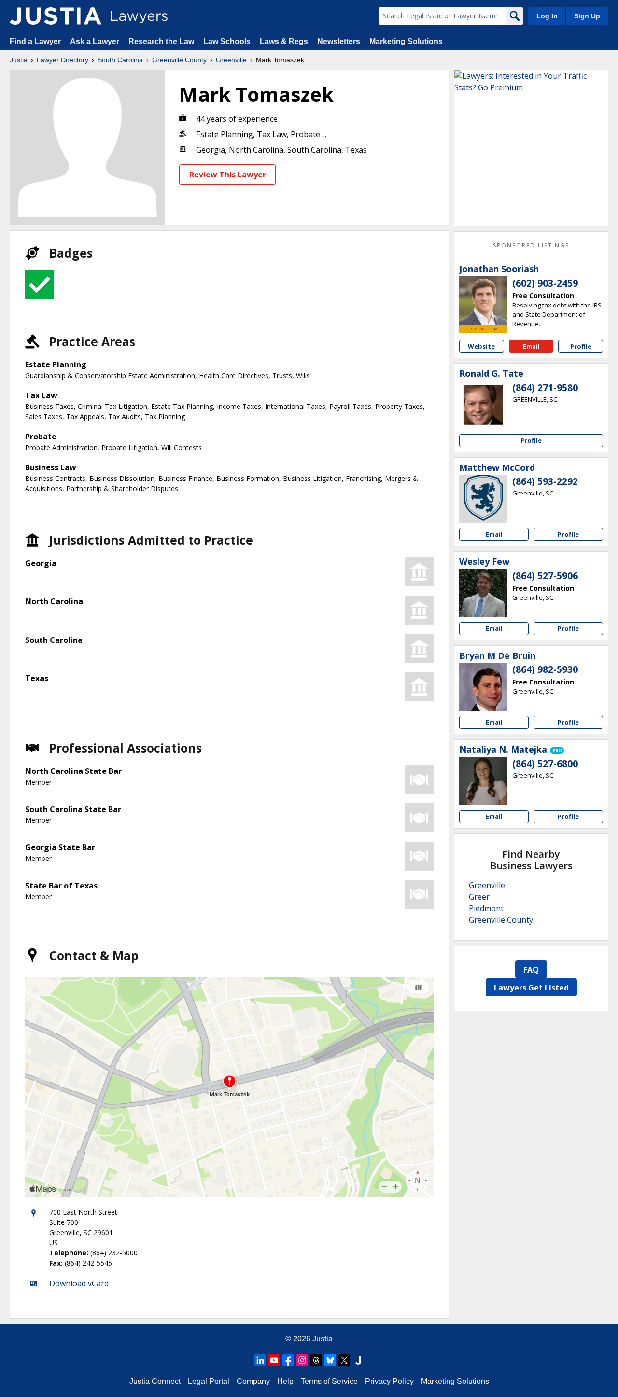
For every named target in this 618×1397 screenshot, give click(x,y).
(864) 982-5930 (545, 669)
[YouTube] (274, 1360)
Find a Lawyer (35, 41)
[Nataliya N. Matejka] (483, 781)
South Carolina (120, 60)
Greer (479, 896)
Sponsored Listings (531, 245)
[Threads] (316, 1360)
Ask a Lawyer (95, 41)
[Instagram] (302, 1360)
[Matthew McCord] (483, 499)
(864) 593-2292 (545, 481)
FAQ (531, 969)
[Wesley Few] (483, 593)
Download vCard (79, 1283)
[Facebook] (288, 1360)
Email (531, 346)
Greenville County (179, 60)
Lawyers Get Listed (531, 987)
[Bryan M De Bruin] (483, 687)
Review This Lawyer (227, 174)
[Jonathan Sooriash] (483, 300)
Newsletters (338, 41)
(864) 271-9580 (545, 387)
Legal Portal (208, 1381)
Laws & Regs (284, 41)
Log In (547, 16)
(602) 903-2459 (545, 283)
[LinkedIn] (260, 1360)
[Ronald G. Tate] (483, 405)
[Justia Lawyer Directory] (55, 16)
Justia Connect (155, 1381)
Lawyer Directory (62, 60)
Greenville (231, 60)
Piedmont (486, 908)
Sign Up (587, 16)
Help (285, 1381)
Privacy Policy (389, 1381)
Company (253, 1381)
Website (481, 346)
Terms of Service (329, 1381)
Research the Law (161, 41)
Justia (19, 60)
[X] (344, 1360)
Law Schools (227, 41)
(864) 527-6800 (545, 763)
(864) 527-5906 (545, 575)
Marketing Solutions (406, 41)
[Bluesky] (330, 1360)
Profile (580, 346)
